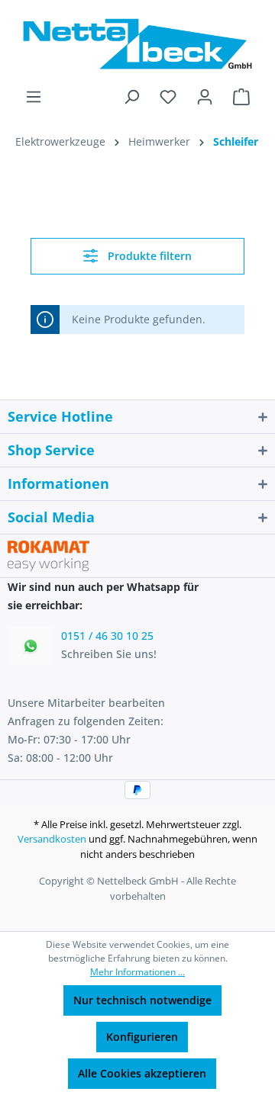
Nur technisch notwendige (142, 1000)
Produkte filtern (148, 256)
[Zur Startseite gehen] (137, 43)
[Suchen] (131, 97)
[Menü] (33, 97)
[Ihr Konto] (204, 97)
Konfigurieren (142, 1036)
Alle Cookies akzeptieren (142, 1073)
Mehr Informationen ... (137, 971)
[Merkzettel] (168, 97)
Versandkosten (52, 839)
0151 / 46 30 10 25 (107, 635)
